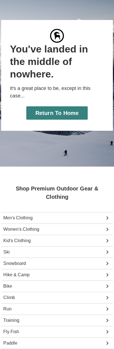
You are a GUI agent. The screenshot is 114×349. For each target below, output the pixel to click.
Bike (7, 286)
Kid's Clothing (16, 241)
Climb (9, 298)
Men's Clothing (17, 218)
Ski (6, 252)
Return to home (57, 105)
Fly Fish (11, 332)
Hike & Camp (16, 275)
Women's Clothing (20, 229)
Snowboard (14, 263)
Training (11, 320)
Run (7, 309)
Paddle (10, 343)
